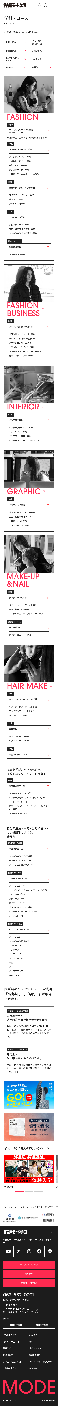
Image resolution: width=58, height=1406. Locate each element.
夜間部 (35, 67)
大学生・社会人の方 (12, 1361)
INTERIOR (11, 50)
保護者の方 (8, 1355)
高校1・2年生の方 (11, 1341)
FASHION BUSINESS (37, 42)
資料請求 (29, 1273)
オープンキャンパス (29, 1264)
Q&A (31, 1341)
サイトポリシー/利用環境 (40, 1361)
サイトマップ (35, 1348)
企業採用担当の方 (11, 1368)
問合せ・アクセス (29, 1282)
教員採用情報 (35, 1355)
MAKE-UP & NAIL (13, 59)
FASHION (11, 42)
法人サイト (34, 1334)
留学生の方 (8, 1348)
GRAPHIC (37, 50)
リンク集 (33, 1368)
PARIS (9, 67)
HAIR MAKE (38, 59)
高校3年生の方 (9, 1334)
